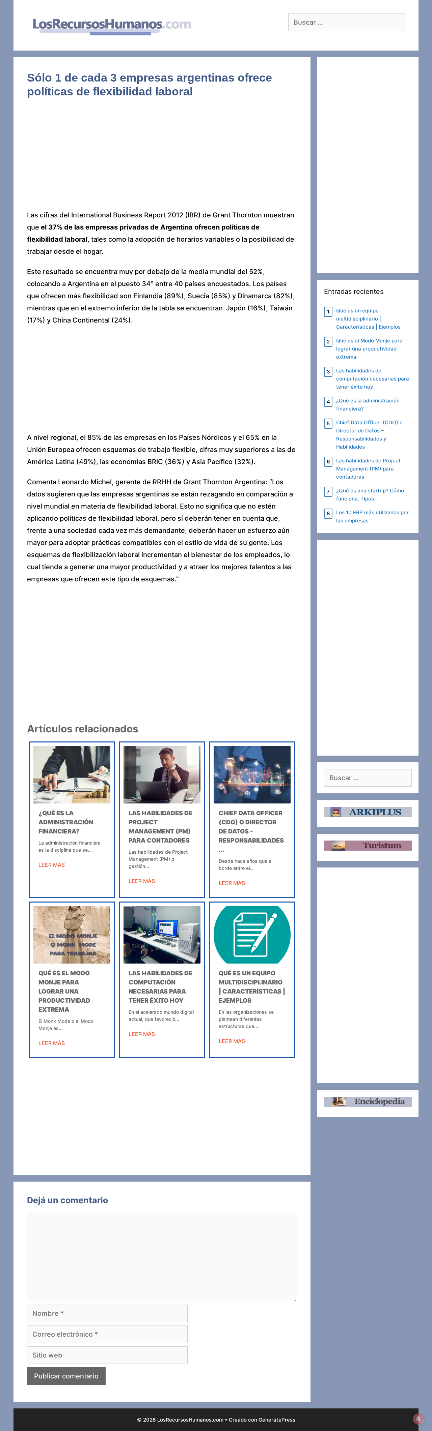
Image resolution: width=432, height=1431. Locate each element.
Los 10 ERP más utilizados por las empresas (372, 516)
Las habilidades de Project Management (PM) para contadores (368, 468)
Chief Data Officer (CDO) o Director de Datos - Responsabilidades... (251, 831)
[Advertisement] (162, 159)
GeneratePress (277, 1420)
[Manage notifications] (418, 1418)
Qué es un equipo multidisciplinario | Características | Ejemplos (368, 318)
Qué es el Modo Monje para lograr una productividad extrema (64, 991)
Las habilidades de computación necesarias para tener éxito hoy (372, 378)
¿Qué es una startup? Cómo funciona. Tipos (370, 494)
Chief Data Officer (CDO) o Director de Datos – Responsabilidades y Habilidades (369, 434)
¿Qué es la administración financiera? (65, 822)
